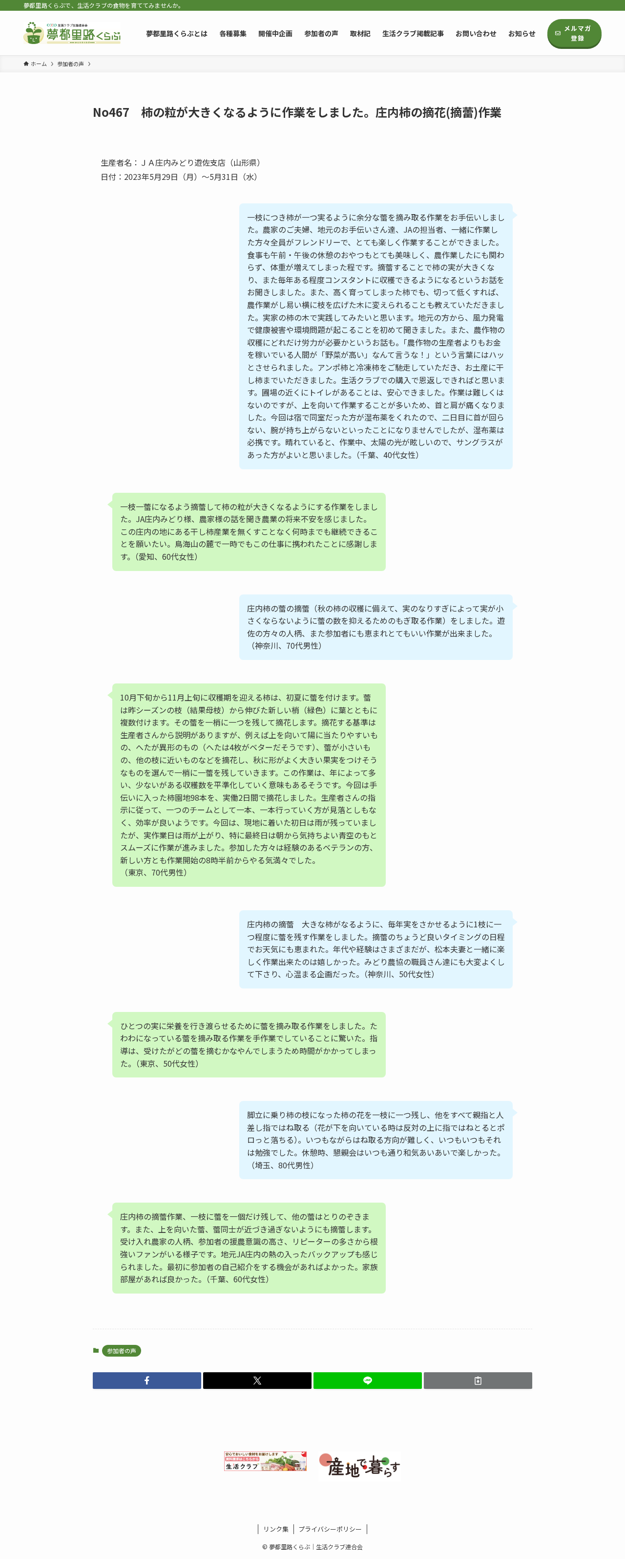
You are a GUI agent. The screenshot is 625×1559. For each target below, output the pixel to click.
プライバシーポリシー (330, 1529)
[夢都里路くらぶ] (72, 33)
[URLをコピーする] (478, 1380)
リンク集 (276, 1529)
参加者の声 (121, 1350)
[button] (147, 1380)
